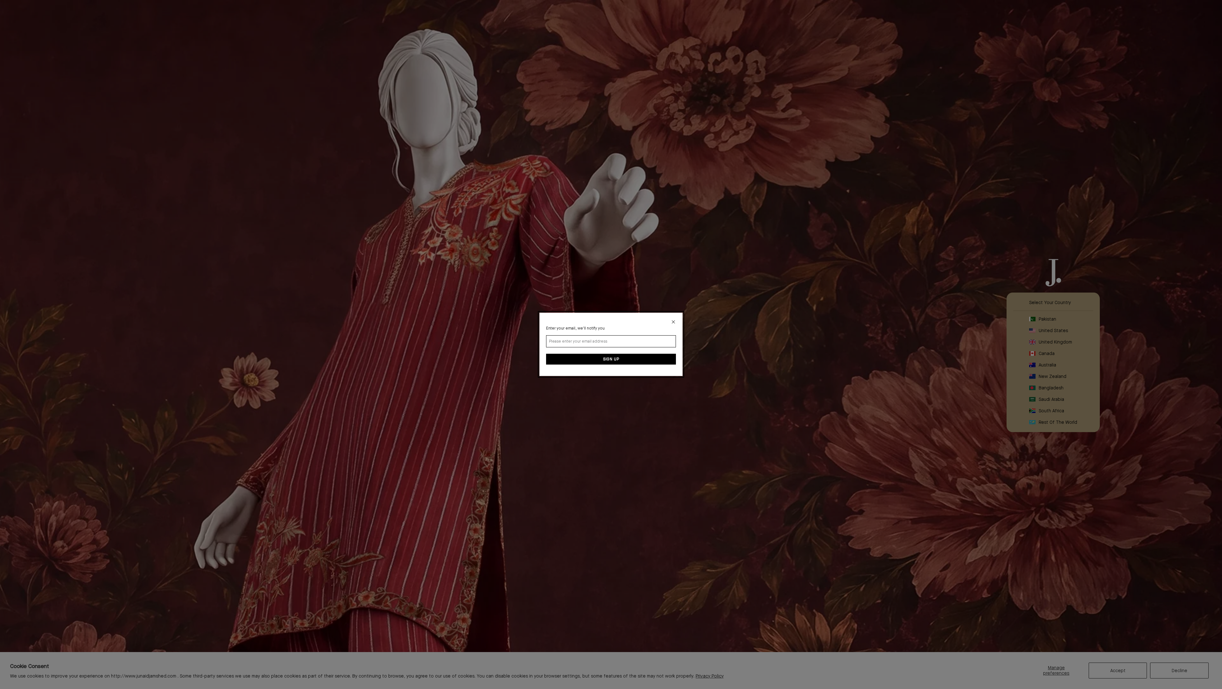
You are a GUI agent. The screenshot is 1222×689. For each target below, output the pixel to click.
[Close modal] (673, 321)
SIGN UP (611, 359)
